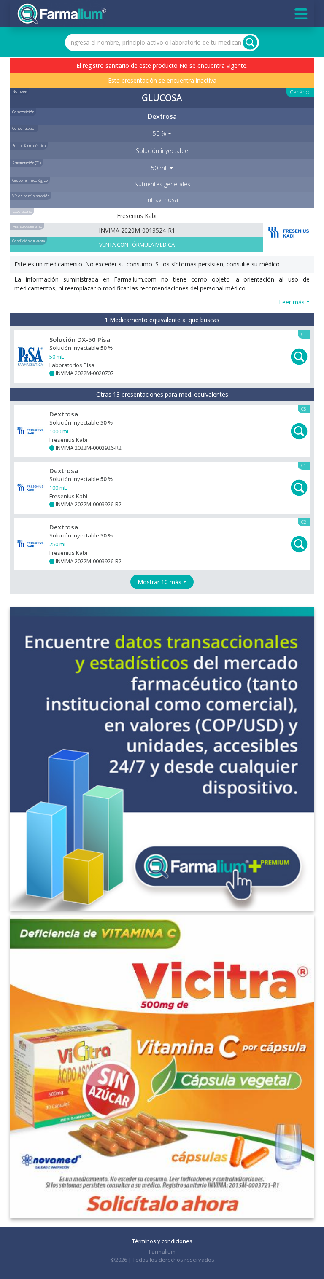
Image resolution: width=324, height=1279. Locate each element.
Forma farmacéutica (29, 145)
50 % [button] (159, 133)
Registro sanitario (27, 226)
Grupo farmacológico (30, 180)
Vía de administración (30, 196)
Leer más (292, 302)
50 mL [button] (159, 168)
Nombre (19, 91)
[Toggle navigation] (301, 13)
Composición (23, 112)
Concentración (24, 128)
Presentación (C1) (26, 163)
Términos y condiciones (162, 1241)
